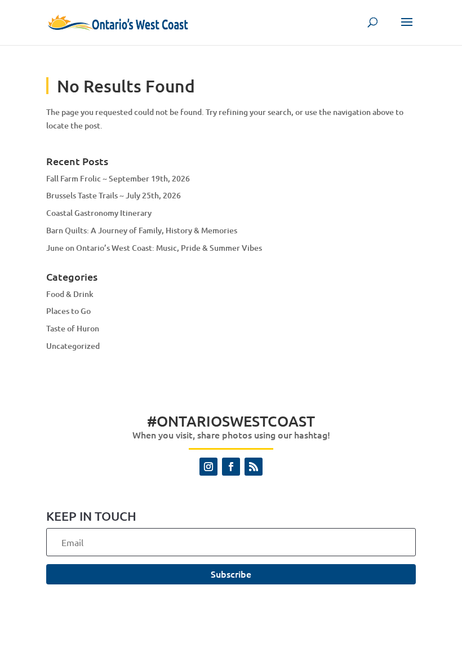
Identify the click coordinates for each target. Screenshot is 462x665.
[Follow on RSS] (254, 467)
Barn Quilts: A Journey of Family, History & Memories (141, 230)
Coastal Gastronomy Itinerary (99, 212)
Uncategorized (73, 345)
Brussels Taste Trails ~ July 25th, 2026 (113, 195)
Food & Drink (70, 294)
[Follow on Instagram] (208, 467)
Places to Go (68, 310)
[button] (407, 29)
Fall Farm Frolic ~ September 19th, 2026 (118, 178)
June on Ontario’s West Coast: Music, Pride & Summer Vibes (154, 247)
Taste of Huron (72, 328)
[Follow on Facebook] (231, 467)
